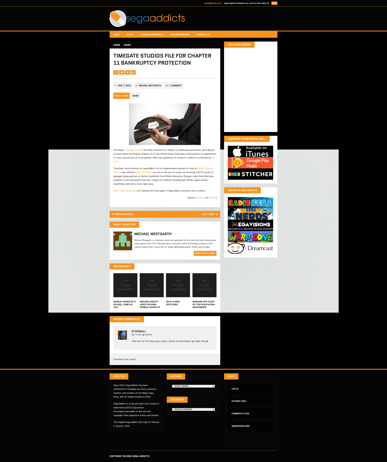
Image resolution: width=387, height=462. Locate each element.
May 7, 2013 (124, 85)
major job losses (143, 172)
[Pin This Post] (128, 72)
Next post (208, 214)
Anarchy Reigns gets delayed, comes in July (124, 304)
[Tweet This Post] (122, 72)
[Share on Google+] (133, 72)
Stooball (139, 331)
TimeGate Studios (134, 149)
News (136, 95)
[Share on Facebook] (116, 72)
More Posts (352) (205, 253)
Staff (130, 34)
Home (116, 34)
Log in (235, 388)
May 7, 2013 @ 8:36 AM (142, 334)
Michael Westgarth (150, 85)
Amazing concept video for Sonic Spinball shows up (150, 304)
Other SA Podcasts (152, 34)
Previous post (124, 214)
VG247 (212, 197)
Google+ (206, 247)
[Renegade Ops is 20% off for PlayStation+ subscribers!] (204, 295)
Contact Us (203, 34)
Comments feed (240, 413)
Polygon (200, 197)
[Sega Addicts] (193, 18)
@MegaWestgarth (182, 247)
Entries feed (239, 401)
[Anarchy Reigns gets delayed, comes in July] (125, 295)
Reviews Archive (180, 34)
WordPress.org (241, 426)
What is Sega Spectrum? (173, 303)
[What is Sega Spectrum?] (178, 295)
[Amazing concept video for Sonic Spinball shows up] (152, 295)
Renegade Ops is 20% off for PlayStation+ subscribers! (203, 304)
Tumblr (194, 247)
